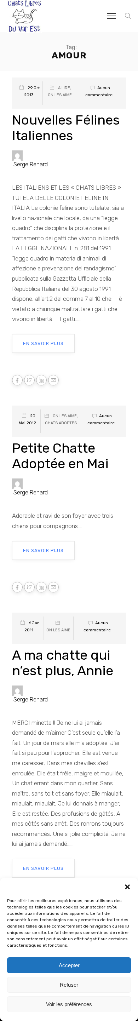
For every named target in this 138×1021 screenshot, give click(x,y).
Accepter (69, 965)
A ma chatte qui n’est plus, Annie (62, 663)
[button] (127, 886)
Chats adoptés (61, 423)
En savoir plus (43, 343)
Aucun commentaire (99, 91)
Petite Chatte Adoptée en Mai (60, 456)
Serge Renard (30, 164)
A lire (64, 88)
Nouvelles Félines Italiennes (66, 128)
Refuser (69, 985)
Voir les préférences (69, 1004)
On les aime (60, 95)
